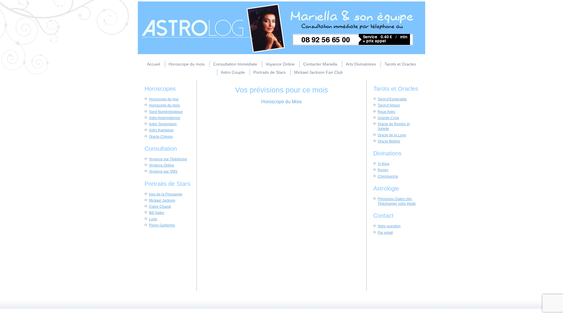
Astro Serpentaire (163, 124)
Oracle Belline (389, 141)
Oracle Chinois (161, 137)
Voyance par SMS (163, 171)
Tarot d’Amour (389, 105)
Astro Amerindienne (164, 118)
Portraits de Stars (269, 72)
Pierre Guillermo (162, 225)
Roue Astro (386, 112)
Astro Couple (233, 72)
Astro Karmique (161, 130)
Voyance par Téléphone (168, 159)
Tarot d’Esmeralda (392, 99)
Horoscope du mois (187, 64)
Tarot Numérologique (166, 112)
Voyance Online (280, 64)
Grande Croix (388, 118)
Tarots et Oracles (400, 64)
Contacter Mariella (320, 64)
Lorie (153, 219)
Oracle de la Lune (392, 135)
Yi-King (383, 164)
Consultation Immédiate (235, 64)
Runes (383, 170)
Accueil (153, 64)
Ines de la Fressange (165, 194)
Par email (385, 233)
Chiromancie (388, 176)
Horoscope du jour (164, 99)
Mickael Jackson (162, 200)
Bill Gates (156, 213)
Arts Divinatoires (361, 64)
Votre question (389, 226)
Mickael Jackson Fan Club (318, 72)
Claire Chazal (160, 207)
